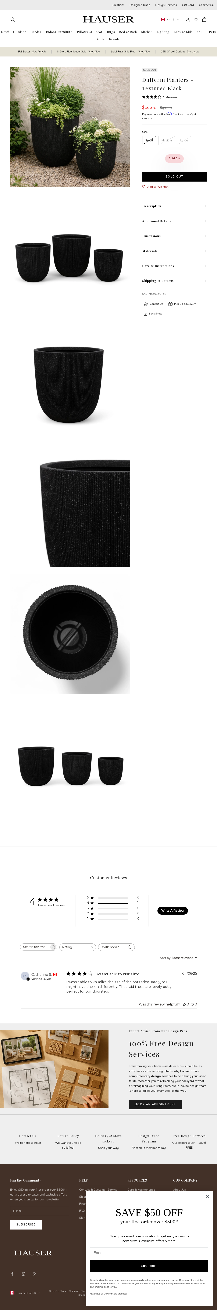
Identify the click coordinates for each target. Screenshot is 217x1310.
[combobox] (77, 947)
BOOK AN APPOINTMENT (155, 1104)
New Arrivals (39, 51)
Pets (212, 32)
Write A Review (172, 910)
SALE (201, 32)
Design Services (166, 5)
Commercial (206, 5)
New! (5, 32)
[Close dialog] (207, 1196)
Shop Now (94, 51)
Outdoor (19, 32)
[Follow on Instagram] (23, 1274)
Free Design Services (189, 1136)
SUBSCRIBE (149, 1266)
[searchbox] (34, 947)
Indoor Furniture (59, 32)
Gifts (100, 39)
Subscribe (26, 1225)
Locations (118, 5)
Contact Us (27, 1136)
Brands (114, 39)
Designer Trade (140, 5)
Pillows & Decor (90, 32)
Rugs (111, 32)
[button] (155, 187)
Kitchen (147, 32)
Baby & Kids (183, 32)
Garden (36, 32)
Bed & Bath (128, 32)
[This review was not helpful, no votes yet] (192, 1004)
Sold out (174, 177)
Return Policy (68, 1136)
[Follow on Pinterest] (34, 1274)
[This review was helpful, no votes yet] (184, 1004)
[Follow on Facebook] (12, 1274)
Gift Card (188, 5)
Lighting (163, 32)
